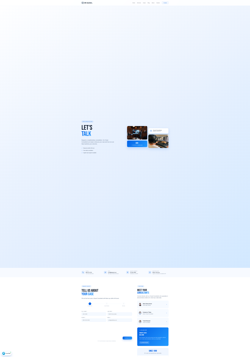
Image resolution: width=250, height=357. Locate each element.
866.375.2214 (89, 272)
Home (133, 2)
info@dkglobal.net (112, 272)
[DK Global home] (87, 3)
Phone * (83, 317)
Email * (109, 317)
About (153, 2)
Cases (144, 2)
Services (139, 2)
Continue (126, 338)
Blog (149, 2)
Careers (158, 2)
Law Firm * (109, 311)
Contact (165, 2)
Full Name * (84, 311)
